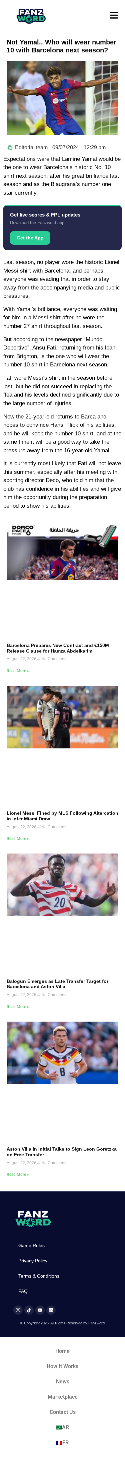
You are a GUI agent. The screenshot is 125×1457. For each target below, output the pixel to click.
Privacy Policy (32, 1260)
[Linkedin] (51, 1310)
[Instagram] (18, 1310)
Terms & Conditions (38, 1276)
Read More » (18, 670)
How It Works (62, 1366)
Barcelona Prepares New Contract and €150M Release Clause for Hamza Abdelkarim (58, 648)
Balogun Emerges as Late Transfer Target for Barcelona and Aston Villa (57, 984)
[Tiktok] (29, 1310)
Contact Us (63, 1412)
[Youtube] (40, 1310)
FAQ (23, 1291)
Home (62, 1351)
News (62, 1381)
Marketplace (63, 1397)
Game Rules (31, 1245)
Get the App (30, 237)
